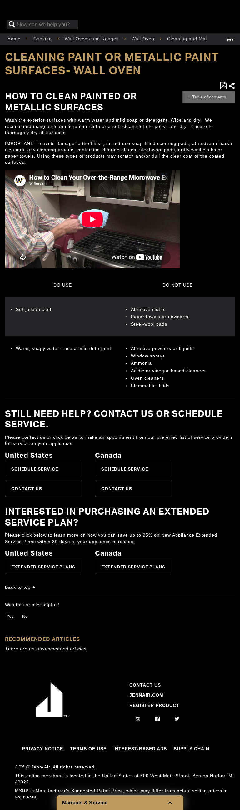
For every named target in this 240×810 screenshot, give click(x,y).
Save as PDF (223, 86)
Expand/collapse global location (230, 37)
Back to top (18, 587)
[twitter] (177, 719)
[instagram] (138, 719)
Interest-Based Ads (140, 748)
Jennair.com (146, 695)
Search (12, 25)
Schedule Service (34, 469)
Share (231, 85)
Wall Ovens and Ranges (92, 38)
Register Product (154, 705)
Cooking (43, 38)
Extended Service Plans (43, 566)
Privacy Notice (42, 748)
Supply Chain (191, 748)
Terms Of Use (88, 748)
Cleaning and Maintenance (198, 38)
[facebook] (157, 719)
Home (15, 38)
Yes (10, 616)
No (25, 616)
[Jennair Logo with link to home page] (52, 715)
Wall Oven (144, 38)
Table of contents (209, 96)
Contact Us (26, 488)
